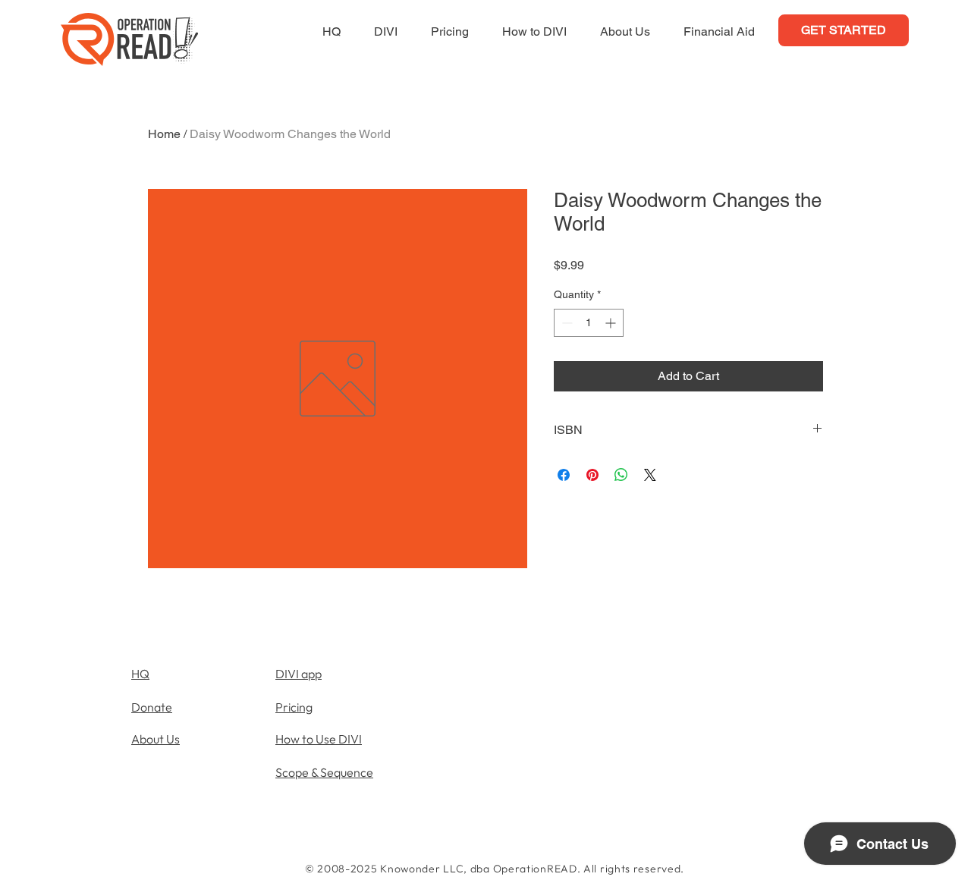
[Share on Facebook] (564, 475)
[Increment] (611, 323)
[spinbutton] (588, 323)
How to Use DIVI (318, 738)
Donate (151, 707)
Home (164, 134)
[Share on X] (650, 475)
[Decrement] (565, 323)
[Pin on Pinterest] (592, 475)
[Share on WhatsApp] (621, 475)
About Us (155, 738)
